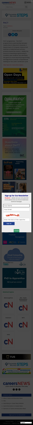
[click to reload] (11, 215)
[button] (32, 1)
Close (16, 231)
